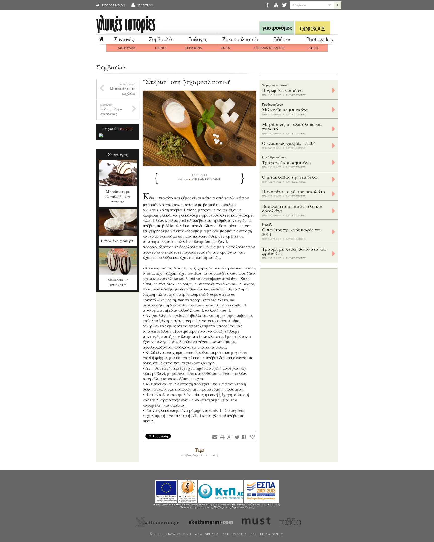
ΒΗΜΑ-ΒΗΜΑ (194, 48)
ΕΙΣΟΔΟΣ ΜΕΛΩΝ (113, 5)
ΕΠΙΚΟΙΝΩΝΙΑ (271, 534)
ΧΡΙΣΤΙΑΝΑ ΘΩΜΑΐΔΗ (206, 179)
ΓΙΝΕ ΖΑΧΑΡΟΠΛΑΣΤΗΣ (269, 48)
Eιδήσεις (282, 39)
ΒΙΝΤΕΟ (225, 48)
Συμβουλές (161, 39)
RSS (253, 534)
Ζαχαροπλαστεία (240, 39)
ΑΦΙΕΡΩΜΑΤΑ (126, 48)
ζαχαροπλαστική (205, 455)
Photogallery (319, 39)
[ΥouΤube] (276, 5)
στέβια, (187, 455)
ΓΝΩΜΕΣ (160, 48)
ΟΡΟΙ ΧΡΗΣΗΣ (207, 534)
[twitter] (284, 5)
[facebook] (267, 5)
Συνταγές (124, 39)
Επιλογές (197, 39)
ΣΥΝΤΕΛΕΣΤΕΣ (235, 534)
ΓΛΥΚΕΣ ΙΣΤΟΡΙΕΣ (296, 95)
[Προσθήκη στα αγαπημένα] (252, 437)
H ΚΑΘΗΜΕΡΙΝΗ (177, 534)
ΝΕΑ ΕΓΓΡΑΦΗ (145, 5)
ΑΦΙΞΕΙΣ (314, 48)
